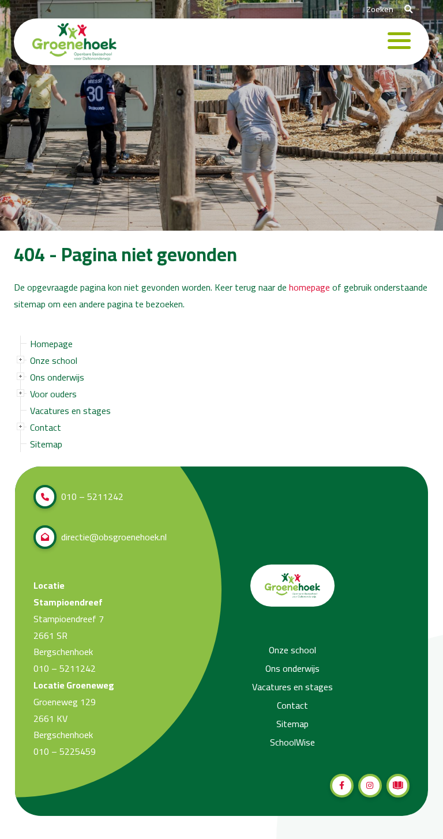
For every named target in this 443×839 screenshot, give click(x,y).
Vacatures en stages (70, 410)
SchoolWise (292, 742)
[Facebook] (342, 785)
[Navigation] (399, 41)
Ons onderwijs (57, 377)
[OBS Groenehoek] (74, 41)
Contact (45, 427)
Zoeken (380, 9)
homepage (309, 287)
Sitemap (46, 444)
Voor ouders (53, 394)
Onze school (53, 360)
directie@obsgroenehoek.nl (114, 536)
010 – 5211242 (92, 496)
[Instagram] (370, 785)
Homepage (51, 344)
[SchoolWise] (398, 785)
